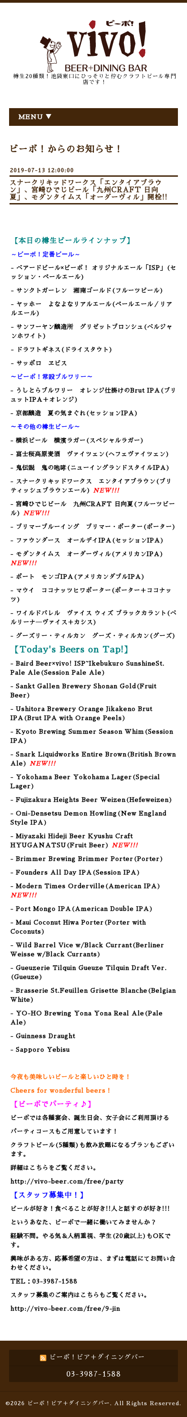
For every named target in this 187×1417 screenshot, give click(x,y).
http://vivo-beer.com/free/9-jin (65, 1309)
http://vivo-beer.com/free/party (67, 1181)
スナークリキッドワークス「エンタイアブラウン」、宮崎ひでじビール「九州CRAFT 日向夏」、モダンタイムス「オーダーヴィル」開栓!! (88, 189)
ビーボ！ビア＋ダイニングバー (68, 1403)
